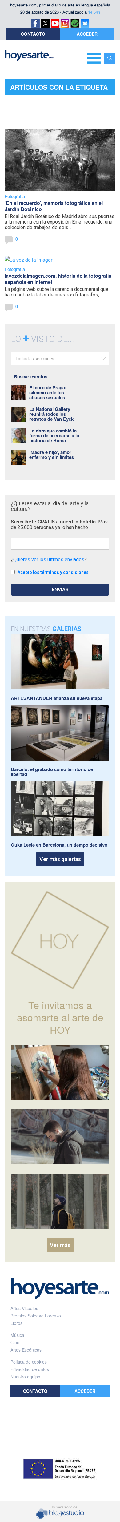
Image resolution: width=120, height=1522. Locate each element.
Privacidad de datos (29, 1369)
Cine (14, 1342)
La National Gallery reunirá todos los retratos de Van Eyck (51, 414)
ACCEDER (87, 34)
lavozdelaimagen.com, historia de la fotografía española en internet (58, 278)
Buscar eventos (30, 376)
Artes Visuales (24, 1308)
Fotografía (15, 196)
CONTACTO (33, 34)
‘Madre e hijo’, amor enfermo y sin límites (51, 454)
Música (17, 1335)
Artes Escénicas (26, 1350)
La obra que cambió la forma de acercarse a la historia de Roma (54, 435)
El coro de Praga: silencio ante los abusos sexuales (47, 392)
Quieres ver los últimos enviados (48, 559)
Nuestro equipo (25, 1376)
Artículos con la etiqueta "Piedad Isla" (59, 88)
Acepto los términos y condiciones (53, 572)
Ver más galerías (60, 859)
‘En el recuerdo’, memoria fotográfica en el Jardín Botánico (54, 206)
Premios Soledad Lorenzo (35, 1316)
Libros (16, 1323)
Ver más (60, 1245)
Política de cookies (28, 1362)
